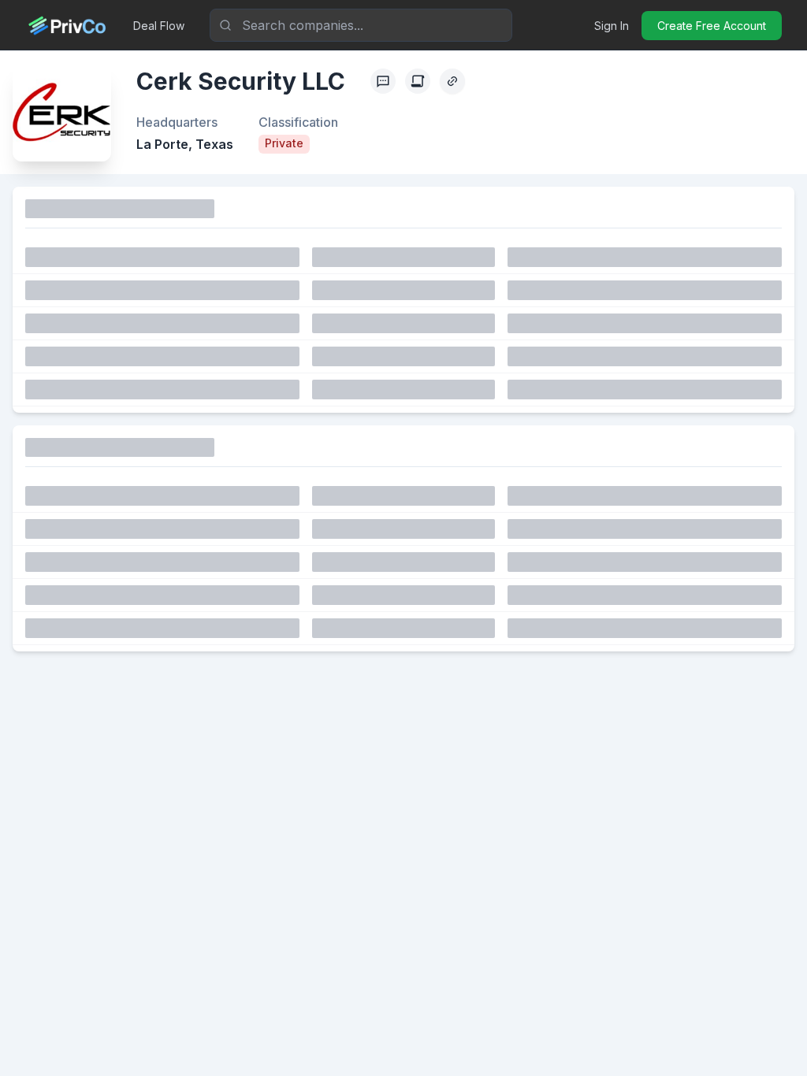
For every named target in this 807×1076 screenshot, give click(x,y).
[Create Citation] (417, 81)
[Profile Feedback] (383, 81)
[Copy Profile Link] (452, 81)
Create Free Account (711, 25)
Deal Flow (158, 25)
